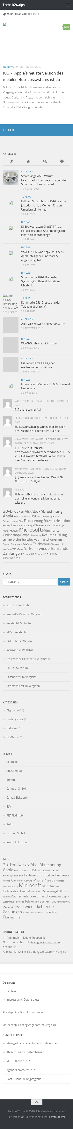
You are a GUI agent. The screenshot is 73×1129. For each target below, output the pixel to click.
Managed (60, 525)
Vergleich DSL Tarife (18, 623)
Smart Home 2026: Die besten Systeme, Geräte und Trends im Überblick (40, 281)
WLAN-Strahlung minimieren (39, 343)
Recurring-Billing (54, 535)
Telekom (39, 544)
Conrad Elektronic (16, 797)
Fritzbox (49, 521)
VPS (14, 549)
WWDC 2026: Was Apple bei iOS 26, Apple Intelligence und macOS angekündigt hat (42, 256)
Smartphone (47, 539)
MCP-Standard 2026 (18, 1061)
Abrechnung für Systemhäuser (25, 1052)
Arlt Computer (15, 771)
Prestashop (36, 535)
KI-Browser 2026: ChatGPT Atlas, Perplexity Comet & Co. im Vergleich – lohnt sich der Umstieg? (44, 231)
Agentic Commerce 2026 (21, 1070)
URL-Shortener (53, 544)
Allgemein (27, 171)
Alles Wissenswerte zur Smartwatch (43, 324)
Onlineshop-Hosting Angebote (21, 1025)
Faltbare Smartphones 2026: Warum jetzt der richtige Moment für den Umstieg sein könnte (43, 205)
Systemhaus (16, 544)
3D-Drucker (13, 511)
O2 (58, 531)
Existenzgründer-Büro (13, 521)
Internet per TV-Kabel (19, 650)
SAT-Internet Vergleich (20, 641)
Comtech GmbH (16, 788)
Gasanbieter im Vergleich (21, 677)
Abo (28, 512)
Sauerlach (7, 540)
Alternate (12, 762)
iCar (13, 525)
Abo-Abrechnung (46, 511)
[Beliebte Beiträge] (28, 161)
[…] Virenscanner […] (28, 409)
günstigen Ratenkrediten (45, 942)
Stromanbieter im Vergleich (23, 686)
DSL (34, 516)
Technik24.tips (14, 5)
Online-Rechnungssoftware (35, 951)
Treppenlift (38, 937)
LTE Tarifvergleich (17, 668)
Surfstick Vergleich (17, 605)
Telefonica (28, 544)
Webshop (31, 549)
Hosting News (15, 719)
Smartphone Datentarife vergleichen (28, 659)
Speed (59, 540)
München (49, 530)
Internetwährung (25, 525)
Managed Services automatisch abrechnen (32, 1043)
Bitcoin (17, 516)
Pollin (9, 824)
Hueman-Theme (56, 1116)
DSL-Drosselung (44, 516)
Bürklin (10, 779)
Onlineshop (11, 535)
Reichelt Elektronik (17, 842)
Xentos (52, 554)
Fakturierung (33, 521)
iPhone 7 (39, 525)
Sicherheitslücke (25, 539)
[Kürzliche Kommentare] (45, 161)
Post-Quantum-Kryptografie (23, 1079)
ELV (8, 806)
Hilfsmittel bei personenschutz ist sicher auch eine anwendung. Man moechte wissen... (39, 498)
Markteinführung (10, 531)
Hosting (6, 525)
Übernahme (11, 558)
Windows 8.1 (28, 554)
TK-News (8, 66)
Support (6, 544)
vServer (20, 549)
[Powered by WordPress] (22, 1117)
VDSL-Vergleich (16, 632)
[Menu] (68, 5)
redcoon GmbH (15, 833)
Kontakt (11, 990)
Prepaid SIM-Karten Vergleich (24, 614)
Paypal (25, 535)
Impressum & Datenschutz (22, 999)
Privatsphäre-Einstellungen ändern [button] (24, 1012)
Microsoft (30, 529)
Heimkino (63, 521)
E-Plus (56, 516)
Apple (8, 516)
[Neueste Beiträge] (11, 161)
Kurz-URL (51, 525)
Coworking (25, 516)
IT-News (25, 222)
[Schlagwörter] (61, 161)
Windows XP (40, 554)
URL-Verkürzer (59, 902)
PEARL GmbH (14, 815)
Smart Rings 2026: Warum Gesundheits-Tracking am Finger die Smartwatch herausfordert (43, 180)
